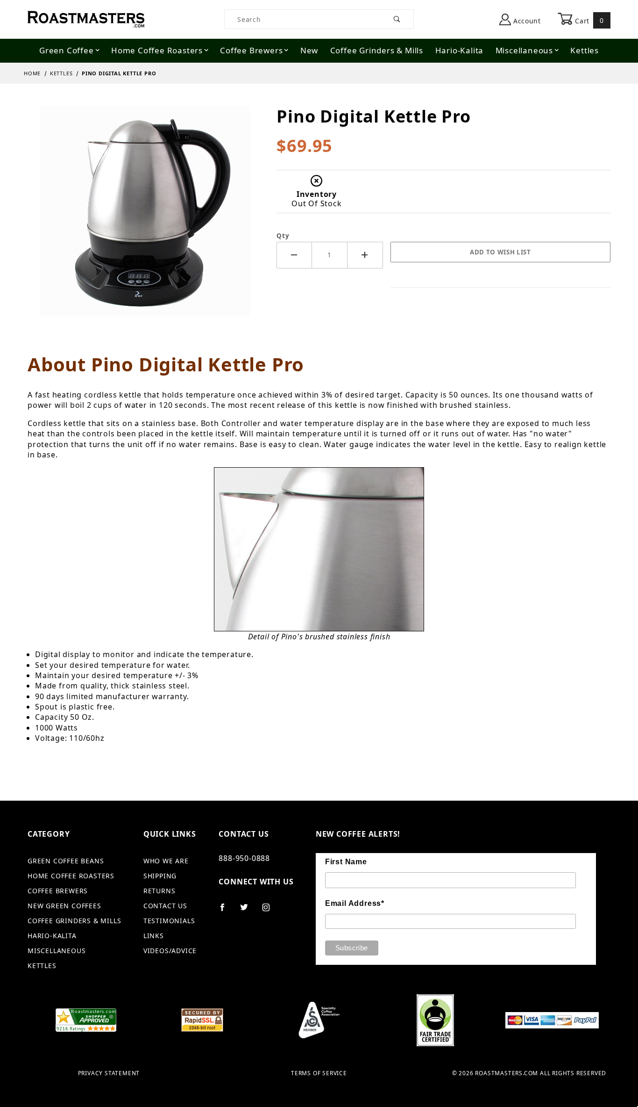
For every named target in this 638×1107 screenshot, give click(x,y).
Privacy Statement (109, 1073)
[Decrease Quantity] (294, 255)
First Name (346, 862)
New (309, 50)
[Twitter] (248, 911)
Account (526, 20)
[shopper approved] (86, 1019)
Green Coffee (66, 50)
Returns (159, 890)
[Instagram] (270, 911)
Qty (282, 236)
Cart (588, 20)
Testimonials (169, 920)
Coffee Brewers (251, 50)
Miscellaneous (524, 50)
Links (153, 935)
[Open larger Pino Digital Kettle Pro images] (145, 218)
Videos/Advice (170, 950)
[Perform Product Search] (397, 19)
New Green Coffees (64, 905)
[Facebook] (226, 911)
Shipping (160, 875)
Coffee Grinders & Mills (376, 50)
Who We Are (166, 860)
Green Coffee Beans (66, 860)
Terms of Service (319, 1073)
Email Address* (354, 903)
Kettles (584, 50)
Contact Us (165, 905)
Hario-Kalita (459, 50)
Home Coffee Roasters (157, 50)
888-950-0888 (244, 858)
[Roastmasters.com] (86, 18)
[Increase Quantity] (365, 255)
